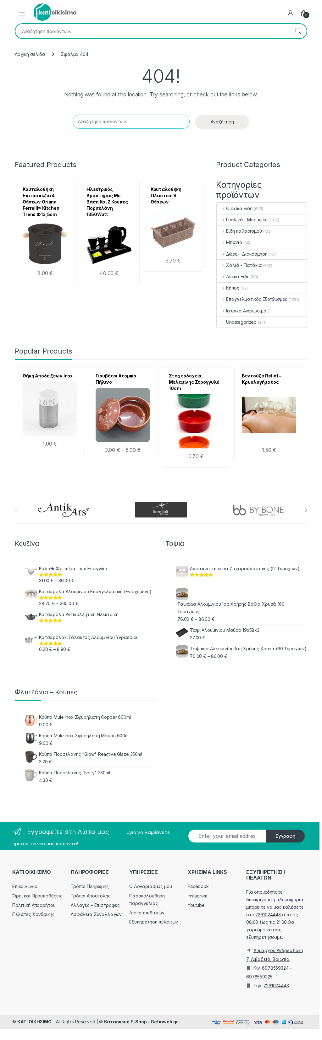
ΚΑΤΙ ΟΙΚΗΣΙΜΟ (34, 1021)
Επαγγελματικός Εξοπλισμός (256, 299)
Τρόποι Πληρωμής (90, 886)
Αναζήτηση (298, 31)
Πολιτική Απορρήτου (33, 905)
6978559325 (259, 976)
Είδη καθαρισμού (244, 231)
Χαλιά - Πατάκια (244, 265)
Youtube (196, 905)
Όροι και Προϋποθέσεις (37, 895)
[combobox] (152, 31)
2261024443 (268, 914)
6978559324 (275, 968)
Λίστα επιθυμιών (146, 912)
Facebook (198, 886)
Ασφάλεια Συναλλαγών (96, 914)
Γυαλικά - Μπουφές (246, 219)
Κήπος (232, 287)
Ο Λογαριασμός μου (150, 886)
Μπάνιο (234, 242)
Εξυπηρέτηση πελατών (153, 921)
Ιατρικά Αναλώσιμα (246, 310)
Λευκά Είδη (237, 276)
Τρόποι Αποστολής (91, 895)
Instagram (197, 895)
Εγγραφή (285, 836)
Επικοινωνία (24, 886)
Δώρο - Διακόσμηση (246, 254)
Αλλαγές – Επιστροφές (95, 905)
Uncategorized (241, 322)
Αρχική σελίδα (30, 54)
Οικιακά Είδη (239, 208)
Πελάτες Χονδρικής (33, 914)
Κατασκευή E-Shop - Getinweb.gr (141, 1021)
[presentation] (305, 510)
